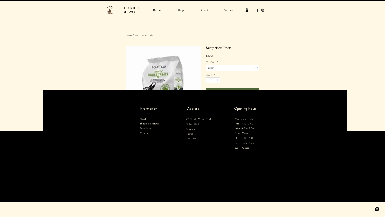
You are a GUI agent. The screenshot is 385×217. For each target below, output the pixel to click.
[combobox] (232, 68)
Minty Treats (212, 62)
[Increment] (217, 80)
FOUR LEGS (132, 8)
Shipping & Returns (149, 123)
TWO (131, 12)
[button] (246, 10)
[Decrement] (208, 80)
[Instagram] (263, 10)
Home (129, 35)
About (143, 118)
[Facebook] (258, 10)
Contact (144, 133)
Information (149, 108)
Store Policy (145, 128)
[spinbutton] (213, 80)
